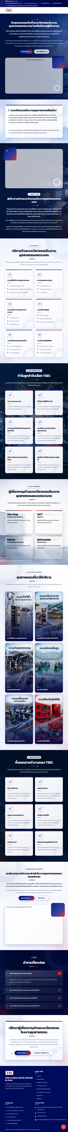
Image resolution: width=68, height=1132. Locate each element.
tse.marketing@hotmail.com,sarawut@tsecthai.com (52, 1119)
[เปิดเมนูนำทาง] (61, 10)
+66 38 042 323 (41, 1112)
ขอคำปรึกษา (41, 898)
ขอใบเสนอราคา (25, 51)
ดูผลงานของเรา (25, 898)
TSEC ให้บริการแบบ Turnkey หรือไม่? (21, 973)
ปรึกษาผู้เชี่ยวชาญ (41, 51)
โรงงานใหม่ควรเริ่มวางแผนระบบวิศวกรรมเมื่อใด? (25, 990)
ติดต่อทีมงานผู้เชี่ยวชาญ (41, 1053)
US (16, 1)
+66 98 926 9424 (42, 1116)
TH (12, 1)
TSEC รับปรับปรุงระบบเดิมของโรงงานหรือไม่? (23, 998)
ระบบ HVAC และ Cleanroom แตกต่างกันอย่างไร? (25, 1006)
